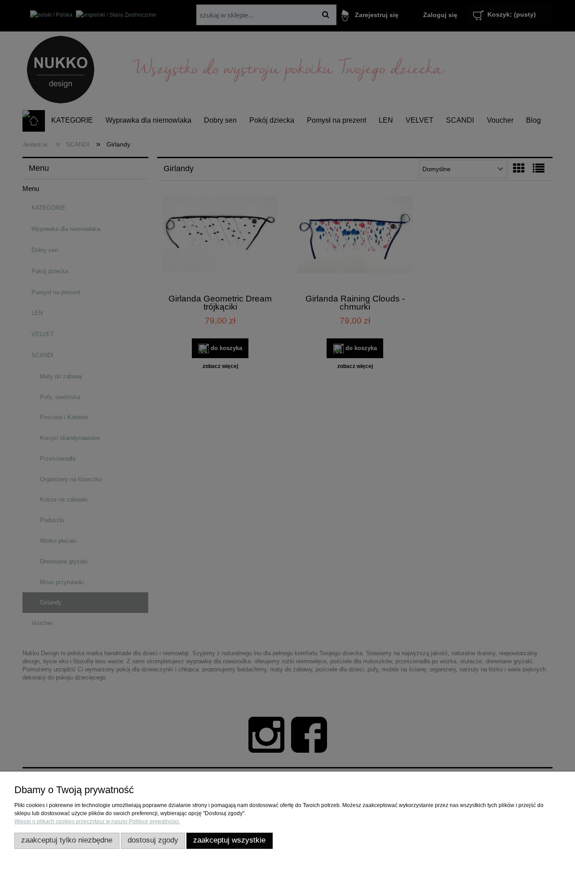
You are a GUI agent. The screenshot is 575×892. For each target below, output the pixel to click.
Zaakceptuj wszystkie (229, 840)
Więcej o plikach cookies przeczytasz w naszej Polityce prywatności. (97, 821)
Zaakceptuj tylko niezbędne (66, 840)
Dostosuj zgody (153, 840)
